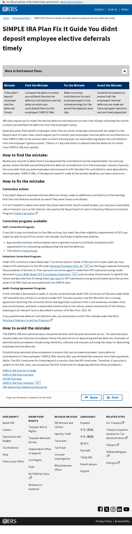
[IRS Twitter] (106, 508)
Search (99, 9)
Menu (125, 9)
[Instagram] (113, 508)
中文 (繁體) (87, 436)
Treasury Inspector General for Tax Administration (117, 434)
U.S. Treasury (113, 423)
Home (6, 18)
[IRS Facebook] (100, 508)
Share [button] (94, 398)
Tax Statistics (11, 447)
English (84, 471)
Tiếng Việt (86, 457)
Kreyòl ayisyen (88, 464)
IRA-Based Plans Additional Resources (25, 387)
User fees (55, 278)
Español (85, 423)
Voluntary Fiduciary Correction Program (26, 320)
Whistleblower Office (63, 468)
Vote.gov (111, 463)
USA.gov (111, 445)
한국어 (84, 443)
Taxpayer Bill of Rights (38, 429)
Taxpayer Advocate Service (40, 440)
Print (115, 398)
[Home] (9, 9)
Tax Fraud (60, 447)
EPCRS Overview (12, 379)
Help (5, 454)
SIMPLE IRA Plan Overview (18, 374)
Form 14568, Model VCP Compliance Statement (45, 274)
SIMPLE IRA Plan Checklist (21, 383)
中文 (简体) (87, 430)
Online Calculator (24, 213)
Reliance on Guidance (35, 487)
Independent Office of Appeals (40, 451)
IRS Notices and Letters (63, 425)
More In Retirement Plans (23, 71)
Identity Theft (62, 434)
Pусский (85, 450)
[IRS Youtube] (126, 508)
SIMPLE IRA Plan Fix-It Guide (19, 370)
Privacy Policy (104, 521)
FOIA (31, 467)
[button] (112, 9)
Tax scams (60, 441)
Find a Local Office (13, 461)
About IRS (8, 423)
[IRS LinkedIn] (119, 508)
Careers (7, 430)
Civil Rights (35, 460)
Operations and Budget (12, 439)
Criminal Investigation (62, 456)
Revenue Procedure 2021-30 (69, 266)
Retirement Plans (21, 18)
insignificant (30, 251)
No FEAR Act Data (39, 474)
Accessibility (122, 521)
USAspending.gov (116, 452)
